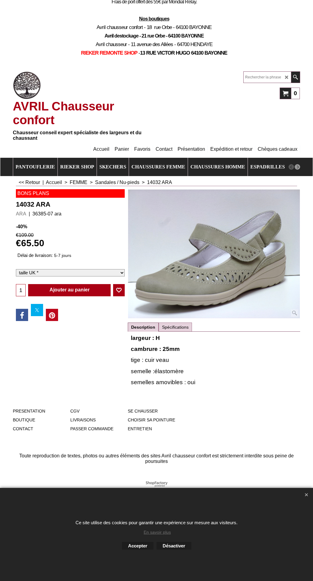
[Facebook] (22, 315)
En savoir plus (157, 532)
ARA (21, 213)
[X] (37, 310)
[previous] (291, 167)
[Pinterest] (52, 315)
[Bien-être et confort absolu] (27, 85)
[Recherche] (295, 77)
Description (143, 327)
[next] (297, 167)
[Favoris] (119, 290)
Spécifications (175, 327)
